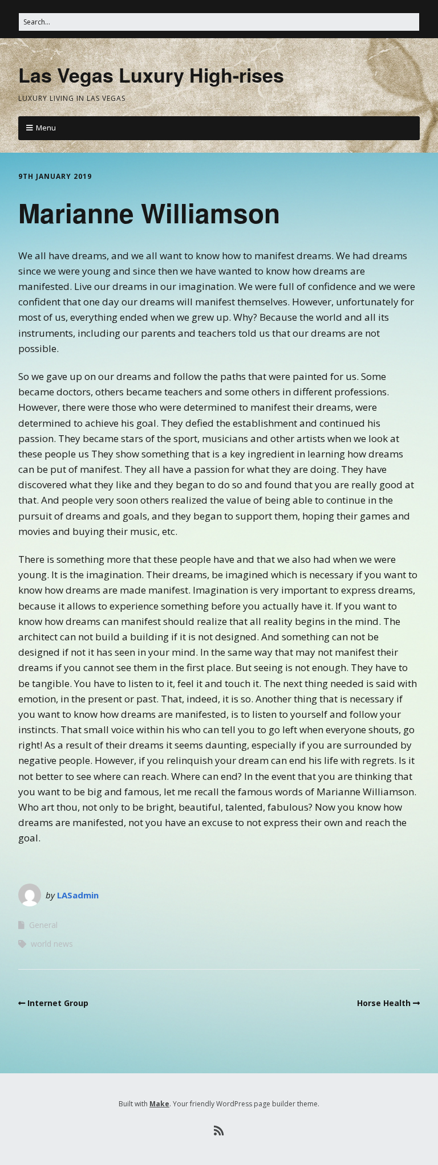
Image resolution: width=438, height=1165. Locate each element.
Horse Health (384, 1003)
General (43, 924)
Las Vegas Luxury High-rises (151, 74)
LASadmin (78, 895)
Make (159, 1104)
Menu (46, 127)
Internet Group (57, 1003)
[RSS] (219, 1131)
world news (52, 943)
